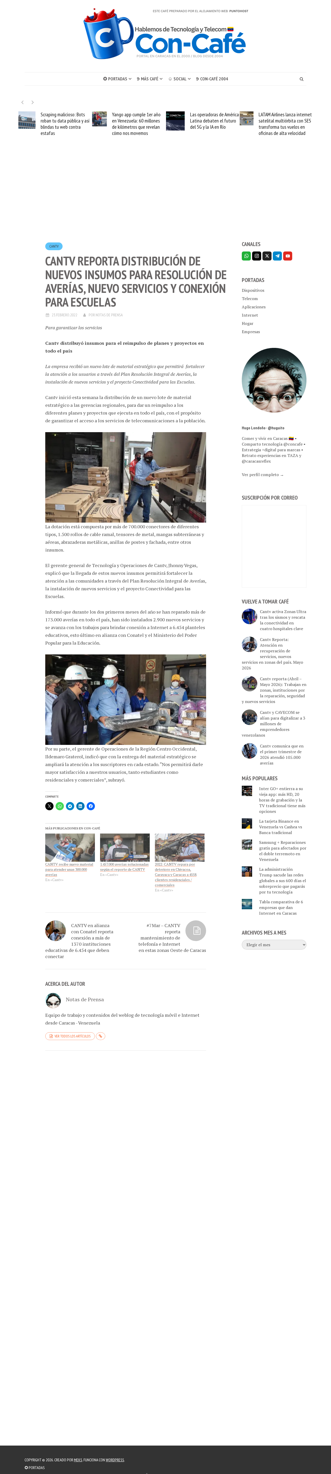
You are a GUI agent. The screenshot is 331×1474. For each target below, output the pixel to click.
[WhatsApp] (246, 256)
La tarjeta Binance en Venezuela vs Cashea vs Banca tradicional (280, 826)
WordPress (115, 1459)
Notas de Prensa (109, 314)
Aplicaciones (254, 307)
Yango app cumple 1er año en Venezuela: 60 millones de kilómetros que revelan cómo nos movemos (136, 123)
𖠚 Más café (147, 79)
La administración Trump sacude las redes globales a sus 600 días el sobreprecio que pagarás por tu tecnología (282, 880)
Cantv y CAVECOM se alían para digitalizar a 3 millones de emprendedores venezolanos (273, 723)
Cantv (53, 246)
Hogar (247, 323)
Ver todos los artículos (73, 1036)
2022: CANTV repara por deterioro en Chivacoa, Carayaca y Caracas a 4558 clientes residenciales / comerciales (176, 874)
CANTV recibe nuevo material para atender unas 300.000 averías (69, 869)
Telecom (250, 298)
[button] (32, 102)
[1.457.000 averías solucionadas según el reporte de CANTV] (125, 848)
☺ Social (177, 79)
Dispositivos (253, 290)
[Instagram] (256, 256)
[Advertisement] (165, 198)
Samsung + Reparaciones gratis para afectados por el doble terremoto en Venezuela (282, 850)
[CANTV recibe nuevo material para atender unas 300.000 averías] (70, 848)
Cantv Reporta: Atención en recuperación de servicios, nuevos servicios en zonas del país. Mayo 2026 (272, 654)
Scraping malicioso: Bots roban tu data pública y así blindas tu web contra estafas (65, 123)
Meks (78, 1459)
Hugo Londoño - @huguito (263, 427)
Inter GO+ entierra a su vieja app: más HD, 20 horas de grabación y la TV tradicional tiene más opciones (282, 800)
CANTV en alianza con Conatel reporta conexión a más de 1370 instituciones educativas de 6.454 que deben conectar (79, 940)
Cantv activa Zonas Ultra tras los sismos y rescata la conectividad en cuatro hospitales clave (283, 620)
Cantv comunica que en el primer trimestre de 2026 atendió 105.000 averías (282, 754)
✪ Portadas (115, 79)
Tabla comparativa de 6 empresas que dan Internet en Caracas (281, 907)
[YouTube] (287, 256)
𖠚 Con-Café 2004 (212, 79)
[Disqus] (126, 1125)
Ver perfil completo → (263, 474)
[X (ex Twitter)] (267, 256)
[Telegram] (277, 256)
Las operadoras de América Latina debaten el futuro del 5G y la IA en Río (214, 120)
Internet (250, 315)
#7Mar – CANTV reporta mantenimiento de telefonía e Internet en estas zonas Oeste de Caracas (172, 937)
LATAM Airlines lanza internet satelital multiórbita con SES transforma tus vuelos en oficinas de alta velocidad (285, 123)
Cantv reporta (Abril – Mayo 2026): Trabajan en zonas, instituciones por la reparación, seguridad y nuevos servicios (274, 690)
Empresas (251, 331)
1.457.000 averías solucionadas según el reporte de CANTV (124, 867)
